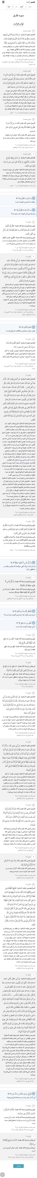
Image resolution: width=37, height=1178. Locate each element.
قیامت (33, 52)
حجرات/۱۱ (25, 463)
